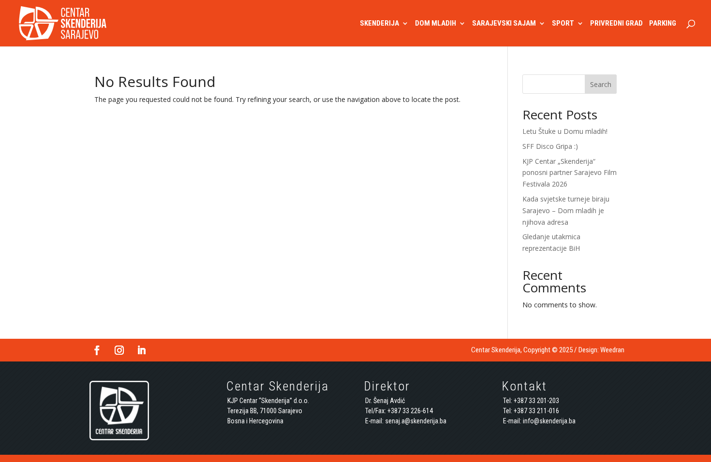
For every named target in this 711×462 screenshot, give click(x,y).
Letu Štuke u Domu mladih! (564, 131)
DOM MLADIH (435, 24)
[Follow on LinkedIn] (141, 350)
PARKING (662, 24)
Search (600, 84)
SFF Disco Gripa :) (550, 146)
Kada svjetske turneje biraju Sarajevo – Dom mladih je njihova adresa (565, 210)
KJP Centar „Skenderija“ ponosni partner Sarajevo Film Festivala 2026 (569, 173)
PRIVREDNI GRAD (616, 24)
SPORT (563, 24)
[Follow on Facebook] (97, 350)
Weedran (612, 350)
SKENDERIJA (379, 24)
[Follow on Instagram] (119, 350)
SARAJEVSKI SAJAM (504, 24)
